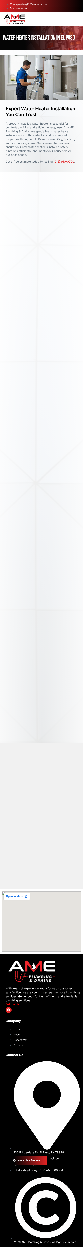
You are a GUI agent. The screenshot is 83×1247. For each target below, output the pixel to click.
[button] (76, 19)
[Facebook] (9, 1010)
